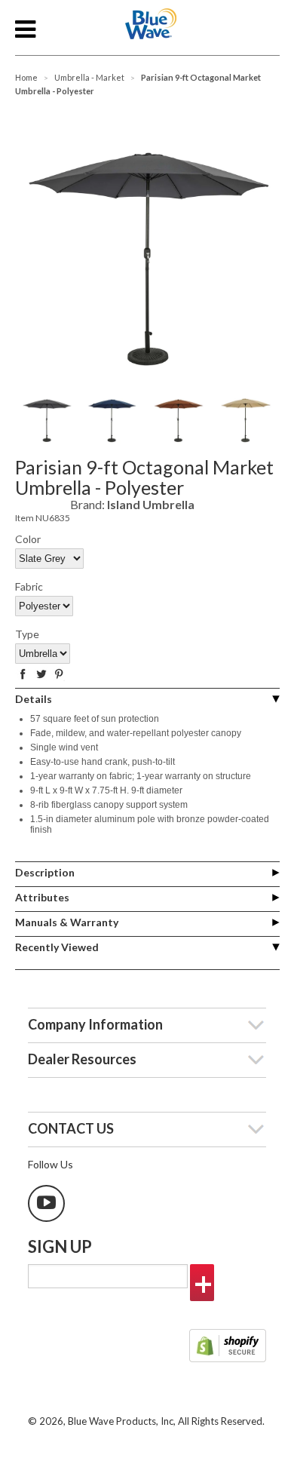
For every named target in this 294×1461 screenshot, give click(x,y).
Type (27, 634)
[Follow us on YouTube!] (46, 1203)
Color (28, 539)
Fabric (29, 586)
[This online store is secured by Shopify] (227, 1347)
